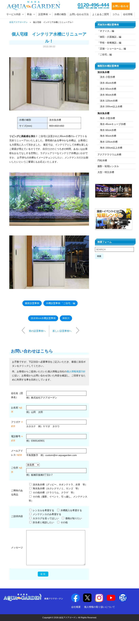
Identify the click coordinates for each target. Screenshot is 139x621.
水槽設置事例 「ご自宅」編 (60, 303)
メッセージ (17, 547)
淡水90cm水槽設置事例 (43, 318)
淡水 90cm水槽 (108, 94)
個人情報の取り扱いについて (99, 607)
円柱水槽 (102, 160)
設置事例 (43, 14)
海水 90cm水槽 (108, 135)
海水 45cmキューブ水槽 (113, 124)
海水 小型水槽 (107, 118)
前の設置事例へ (37, 331)
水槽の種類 (60, 14)
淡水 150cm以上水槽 (111, 106)
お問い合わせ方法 (79, 14)
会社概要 (76, 607)
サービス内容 (13, 14)
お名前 (14, 407)
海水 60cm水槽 (108, 130)
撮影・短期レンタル (108, 166)
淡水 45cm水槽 (108, 82)
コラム (116, 14)
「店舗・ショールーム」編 (111, 48)
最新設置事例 (32, 303)
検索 (99, 256)
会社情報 (128, 14)
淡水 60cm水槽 (108, 88)
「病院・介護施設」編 (109, 36)
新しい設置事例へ (62, 331)
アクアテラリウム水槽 (109, 154)
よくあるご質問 (100, 14)
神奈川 (66, 318)
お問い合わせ (121, 6)
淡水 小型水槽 (107, 77)
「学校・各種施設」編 (109, 42)
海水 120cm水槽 (108, 141)
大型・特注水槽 (105, 172)
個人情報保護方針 (76, 371)
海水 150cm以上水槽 (111, 147)
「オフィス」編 (105, 31)
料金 (29, 14)
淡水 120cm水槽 (108, 100)
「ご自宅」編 (104, 54)
